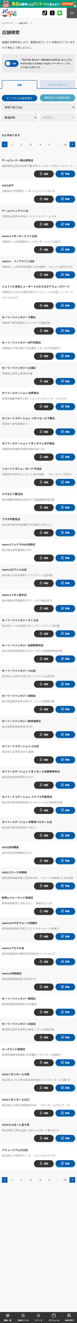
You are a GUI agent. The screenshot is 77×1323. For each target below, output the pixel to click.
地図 (46, 173)
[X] (44, 13)
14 (65, 144)
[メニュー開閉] (72, 13)
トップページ (7, 23)
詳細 (67, 173)
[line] (59, 13)
